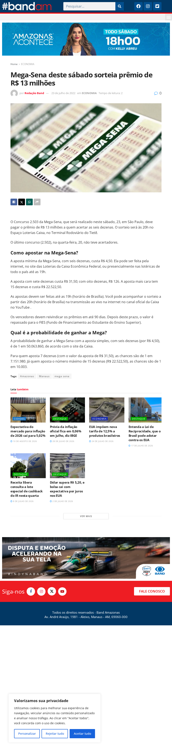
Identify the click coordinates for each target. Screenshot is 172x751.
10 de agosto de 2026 (24, 441)
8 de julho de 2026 (23, 501)
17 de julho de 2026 (141, 445)
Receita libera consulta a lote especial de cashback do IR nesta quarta (26, 489)
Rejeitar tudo (55, 734)
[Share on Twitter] (21, 202)
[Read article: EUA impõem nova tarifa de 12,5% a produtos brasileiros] (106, 410)
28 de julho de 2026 (63, 441)
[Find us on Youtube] (62, 591)
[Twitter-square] (157, 6)
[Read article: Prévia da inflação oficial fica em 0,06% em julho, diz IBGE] (67, 410)
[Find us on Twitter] (52, 591)
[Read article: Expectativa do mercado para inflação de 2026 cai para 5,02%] (28, 410)
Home (14, 64)
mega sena (62, 376)
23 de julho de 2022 (63, 93)
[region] (54, 718)
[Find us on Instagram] (41, 591)
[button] (168, 17)
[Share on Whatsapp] (29, 202)
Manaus (44, 376)
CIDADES (19, 418)
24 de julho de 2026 (102, 441)
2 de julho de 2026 (62, 501)
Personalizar (27, 734)
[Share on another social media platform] (37, 202)
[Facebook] (138, 6)
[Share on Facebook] (13, 202)
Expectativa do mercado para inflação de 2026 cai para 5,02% (27, 431)
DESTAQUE (60, 418)
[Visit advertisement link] (86, 39)
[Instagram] (148, 6)
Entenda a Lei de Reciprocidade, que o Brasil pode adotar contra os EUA (145, 433)
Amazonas (27, 376)
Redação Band (34, 93)
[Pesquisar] (119, 6)
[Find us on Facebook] (31, 591)
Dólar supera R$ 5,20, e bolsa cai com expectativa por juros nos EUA (67, 489)
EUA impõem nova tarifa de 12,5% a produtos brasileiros (104, 431)
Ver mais (86, 516)
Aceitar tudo (82, 734)
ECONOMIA (27, 64)
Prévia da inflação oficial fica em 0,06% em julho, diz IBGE (65, 431)
